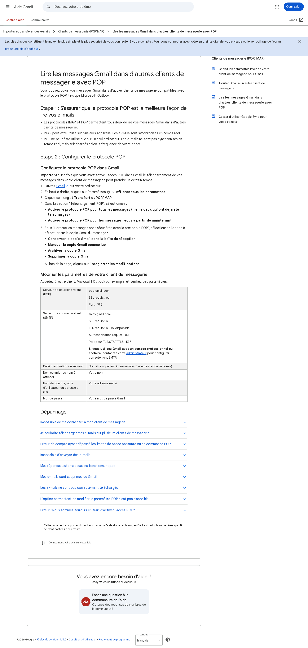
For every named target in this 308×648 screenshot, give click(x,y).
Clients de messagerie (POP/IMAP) (238, 58)
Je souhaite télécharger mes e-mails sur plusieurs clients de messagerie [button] (94, 433)
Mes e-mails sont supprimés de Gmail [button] (68, 477)
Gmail (60, 186)
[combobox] (124, 7)
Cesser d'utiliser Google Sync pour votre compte (243, 119)
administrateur (136, 353)
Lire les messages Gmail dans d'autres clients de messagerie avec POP (245, 102)
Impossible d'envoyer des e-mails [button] (65, 455)
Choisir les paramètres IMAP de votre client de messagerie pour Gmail (244, 71)
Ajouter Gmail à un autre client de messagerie (242, 85)
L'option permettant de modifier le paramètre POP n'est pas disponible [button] (94, 499)
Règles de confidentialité (51, 639)
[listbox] (149, 640)
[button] (8, 7)
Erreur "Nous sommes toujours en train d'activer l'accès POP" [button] (87, 510)
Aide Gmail (23, 7)
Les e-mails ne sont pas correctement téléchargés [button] (79, 488)
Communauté (40, 20)
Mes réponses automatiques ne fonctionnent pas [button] (77, 466)
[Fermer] (299, 42)
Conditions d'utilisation (82, 639)
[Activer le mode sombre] (168, 640)
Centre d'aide (15, 20)
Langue (144, 634)
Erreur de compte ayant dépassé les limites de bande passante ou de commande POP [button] (105, 444)
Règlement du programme (114, 639)
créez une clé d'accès (20, 49)
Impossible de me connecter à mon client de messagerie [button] (83, 422)
